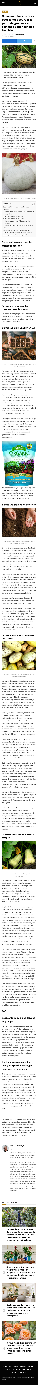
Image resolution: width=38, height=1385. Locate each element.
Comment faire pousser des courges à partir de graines (19, 213)
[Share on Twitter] (24, 41)
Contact (22, 1372)
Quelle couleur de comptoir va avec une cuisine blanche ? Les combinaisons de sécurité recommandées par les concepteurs (21, 1310)
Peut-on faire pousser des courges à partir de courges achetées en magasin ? (17, 234)
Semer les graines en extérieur (13, 218)
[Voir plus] (34, 41)
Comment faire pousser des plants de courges (16, 208)
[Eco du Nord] (20, 3)
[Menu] (3, 3)
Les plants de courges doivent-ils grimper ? (18, 230)
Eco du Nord (11, 1377)
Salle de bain (9, 1369)
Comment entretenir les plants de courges (19, 225)
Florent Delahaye (19, 34)
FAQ (4, 228)
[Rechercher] (35, 3)
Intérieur (23, 1366)
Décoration (20, 1369)
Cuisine (31, 1366)
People (15, 1366)
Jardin (5, 11)
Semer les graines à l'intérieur (13, 216)
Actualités (7, 1366)
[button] (32, 204)
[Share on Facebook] (9, 41)
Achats (15, 1372)
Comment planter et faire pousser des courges (17, 222)
